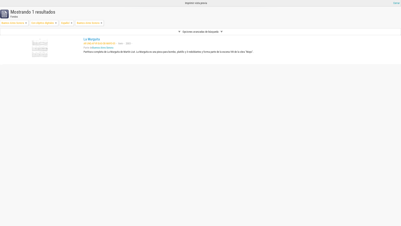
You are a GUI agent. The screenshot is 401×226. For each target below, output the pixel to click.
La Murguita (92, 39)
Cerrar (396, 3)
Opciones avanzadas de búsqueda (200, 31)
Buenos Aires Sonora (102, 47)
